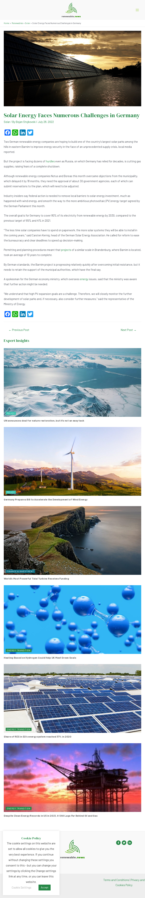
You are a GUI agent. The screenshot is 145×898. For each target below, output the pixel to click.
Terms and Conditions (116, 880)
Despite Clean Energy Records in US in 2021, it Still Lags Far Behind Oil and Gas (51, 815)
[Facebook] (118, 842)
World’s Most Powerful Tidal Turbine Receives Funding (36, 578)
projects (66, 249)
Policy (11, 413)
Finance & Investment (20, 571)
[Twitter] (124, 842)
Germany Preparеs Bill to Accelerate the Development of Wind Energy (45, 499)
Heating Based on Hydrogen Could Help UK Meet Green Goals (40, 657)
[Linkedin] (129, 842)
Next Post (129, 329)
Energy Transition (18, 650)
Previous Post (18, 329)
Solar (7, 121)
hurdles (50, 161)
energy (84, 279)
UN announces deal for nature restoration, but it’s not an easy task (44, 420)
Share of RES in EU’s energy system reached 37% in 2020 (37, 736)
